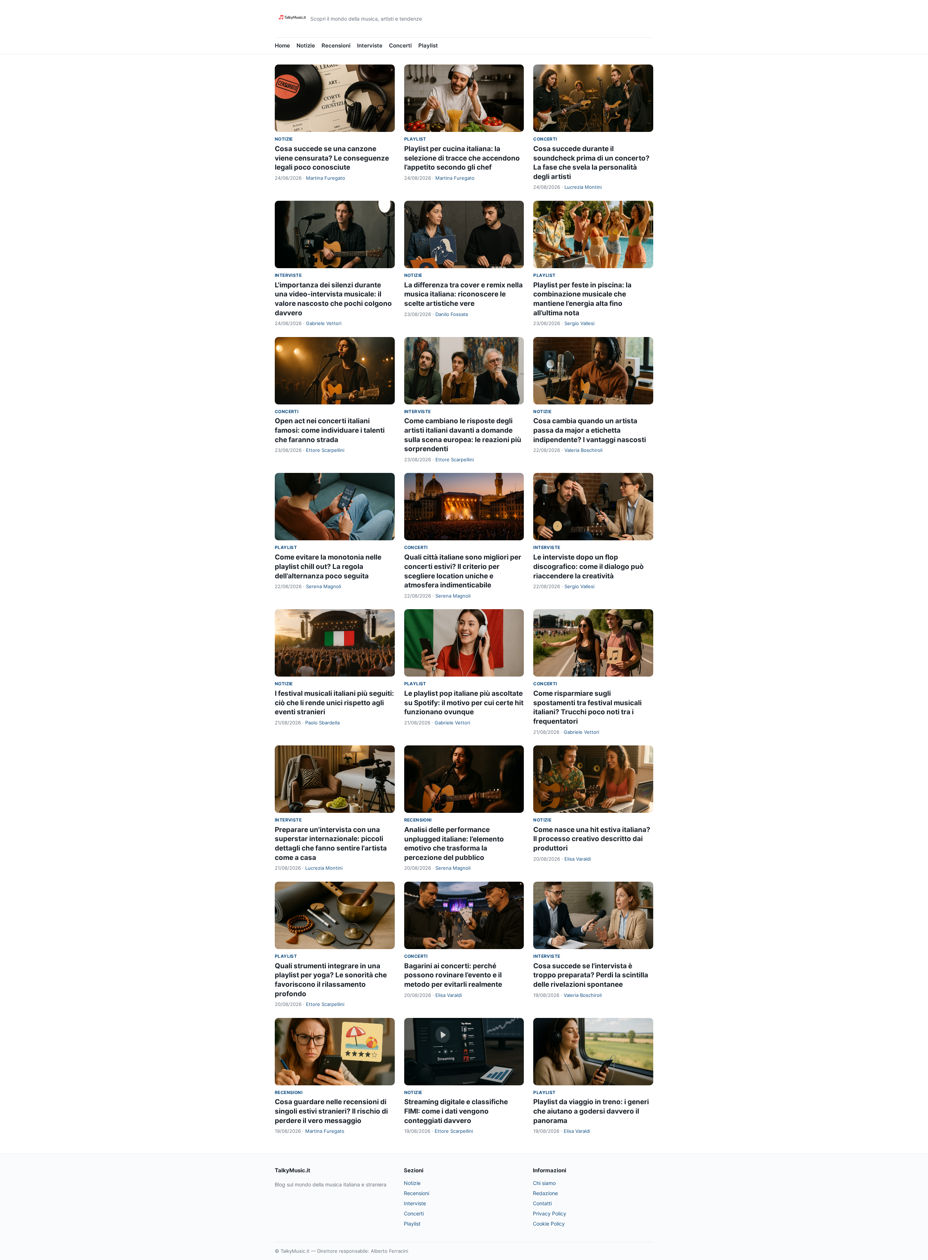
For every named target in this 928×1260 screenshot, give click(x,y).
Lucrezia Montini (583, 187)
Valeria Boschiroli (583, 450)
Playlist (428, 45)
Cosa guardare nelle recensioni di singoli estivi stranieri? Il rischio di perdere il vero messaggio (331, 1111)
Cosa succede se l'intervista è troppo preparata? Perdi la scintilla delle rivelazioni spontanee (590, 975)
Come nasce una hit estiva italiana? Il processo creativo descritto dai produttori (591, 839)
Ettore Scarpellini (325, 450)
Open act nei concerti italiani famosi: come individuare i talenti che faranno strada (330, 430)
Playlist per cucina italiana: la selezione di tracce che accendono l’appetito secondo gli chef (462, 158)
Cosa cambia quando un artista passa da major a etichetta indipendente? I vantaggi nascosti (589, 430)
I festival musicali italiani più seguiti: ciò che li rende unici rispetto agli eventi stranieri (334, 702)
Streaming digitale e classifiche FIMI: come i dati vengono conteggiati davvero (456, 1111)
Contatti (542, 1203)
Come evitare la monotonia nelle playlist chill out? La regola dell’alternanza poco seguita (328, 566)
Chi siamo (544, 1183)
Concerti (400, 45)
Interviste (369, 45)
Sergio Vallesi (579, 323)
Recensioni (336, 45)
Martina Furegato (325, 178)
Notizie (306, 45)
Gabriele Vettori (323, 323)
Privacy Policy (549, 1213)
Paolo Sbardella (322, 722)
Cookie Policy (549, 1224)
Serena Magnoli (323, 586)
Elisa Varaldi (577, 859)
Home (282, 45)
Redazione (545, 1193)
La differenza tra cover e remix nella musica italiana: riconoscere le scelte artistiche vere (463, 294)
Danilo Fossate (451, 314)
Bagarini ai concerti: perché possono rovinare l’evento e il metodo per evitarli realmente (453, 975)
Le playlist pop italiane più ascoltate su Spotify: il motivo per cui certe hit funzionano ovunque (463, 702)
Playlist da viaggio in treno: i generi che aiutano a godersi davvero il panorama (591, 1111)
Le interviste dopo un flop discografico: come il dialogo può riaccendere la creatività (588, 566)
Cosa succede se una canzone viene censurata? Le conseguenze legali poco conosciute (332, 158)
